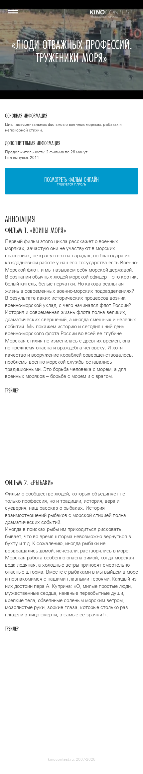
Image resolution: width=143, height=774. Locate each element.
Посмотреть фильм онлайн (71, 180)
